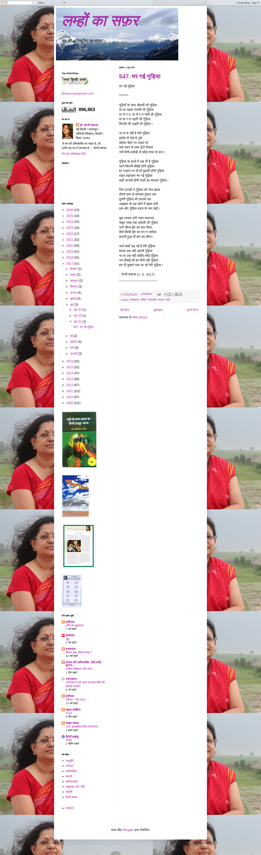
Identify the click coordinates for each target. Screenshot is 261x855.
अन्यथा (69, 765)
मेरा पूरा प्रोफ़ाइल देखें (73, 153)
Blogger (128, 829)
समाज (161, 299)
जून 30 (78, 309)
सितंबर (74, 286)
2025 (70, 215)
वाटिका (70, 696)
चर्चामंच (70, 635)
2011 (70, 391)
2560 (69, 740)
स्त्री (167, 299)
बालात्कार (152, 299)
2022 (70, 233)
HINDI (70, 808)
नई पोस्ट (124, 309)
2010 (70, 397)
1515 (69, 713)
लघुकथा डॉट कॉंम (75, 786)
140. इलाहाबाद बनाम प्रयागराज (82, 726)
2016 (70, 361)
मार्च (72, 347)
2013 (70, 379)
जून (72, 304)
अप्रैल (74, 341)
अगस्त (74, 292)
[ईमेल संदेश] (158, 294)
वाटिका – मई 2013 (75, 699)
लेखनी (69, 791)
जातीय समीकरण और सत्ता (79, 668)
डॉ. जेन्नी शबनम (89, 125)
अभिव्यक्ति (71, 771)
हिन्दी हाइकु (72, 736)
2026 (70, 210)
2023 (70, 227)
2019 (70, 251)
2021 (70, 239)
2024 (70, 221)
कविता (144, 299)
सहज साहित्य (73, 709)
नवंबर (73, 274)
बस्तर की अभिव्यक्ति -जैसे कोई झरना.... (83, 664)
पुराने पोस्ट (192, 309)
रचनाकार (71, 679)
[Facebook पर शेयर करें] (177, 294)
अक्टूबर (74, 280)
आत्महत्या (134, 299)
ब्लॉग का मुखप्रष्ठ (74, 625)
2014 (70, 373)
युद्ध (67, 638)
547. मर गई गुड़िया (139, 76)
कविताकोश (72, 781)
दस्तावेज (71, 649)
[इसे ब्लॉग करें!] (169, 294)
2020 (70, 245)
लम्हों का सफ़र (100, 20)
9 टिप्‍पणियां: (147, 294)
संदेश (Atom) (139, 317)
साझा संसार (72, 723)
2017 (70, 263)
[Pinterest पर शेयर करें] (180, 294)
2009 (70, 403)
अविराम (70, 622)
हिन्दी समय (71, 797)
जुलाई (73, 298)
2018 (70, 257)
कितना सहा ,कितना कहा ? (79, 652)
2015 (70, 367)
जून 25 (78, 315)
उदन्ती (69, 776)
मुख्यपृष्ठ (158, 309)
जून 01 (78, 321)
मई (72, 335)
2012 (70, 385)
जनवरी (74, 353)
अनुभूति (70, 760)
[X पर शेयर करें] (173, 294)
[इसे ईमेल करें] (166, 294)
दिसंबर (74, 268)
